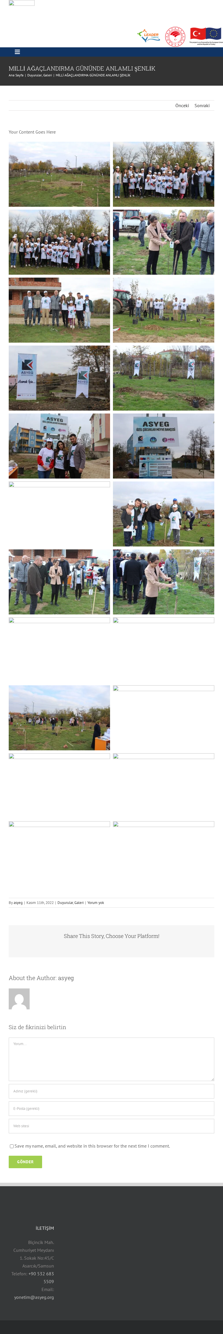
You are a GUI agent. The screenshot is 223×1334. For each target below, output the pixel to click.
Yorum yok (95, 902)
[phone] (57, 1327)
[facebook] (10, 1327)
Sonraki (202, 105)
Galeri (79, 902)
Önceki (182, 105)
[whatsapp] (47, 1327)
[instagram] (29, 1327)
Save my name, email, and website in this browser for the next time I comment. (92, 1146)
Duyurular (65, 902)
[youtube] (19, 1327)
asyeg (18, 902)
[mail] (38, 1327)
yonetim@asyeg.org (34, 1297)
